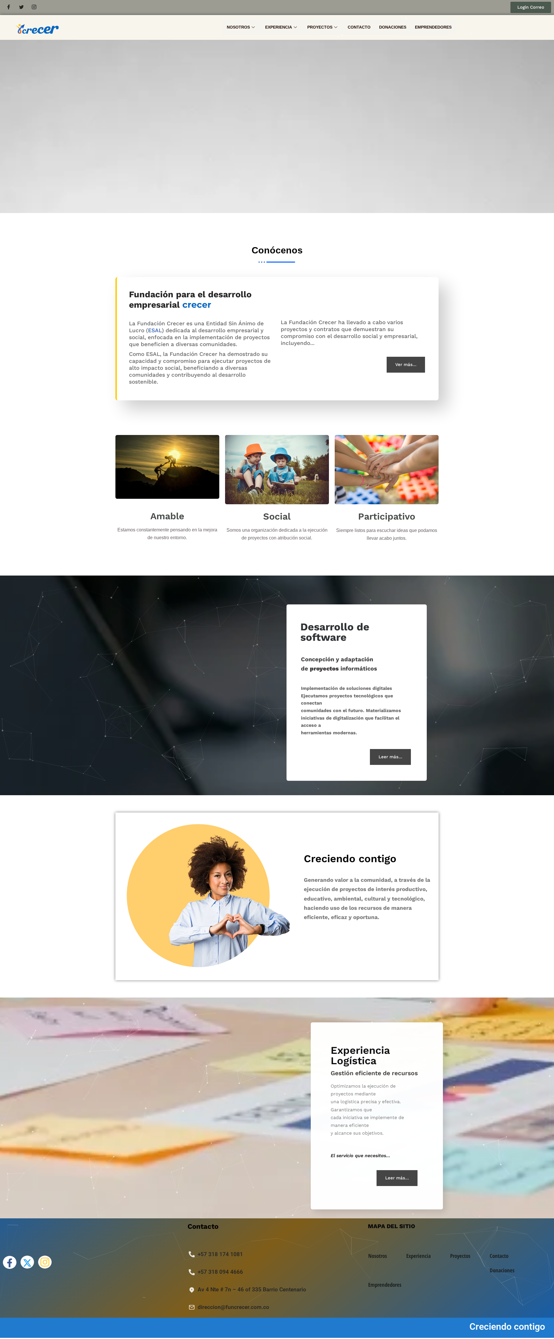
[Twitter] (21, 7)
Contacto (359, 27)
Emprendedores (433, 27)
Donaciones (392, 27)
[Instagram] (34, 7)
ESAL (155, 330)
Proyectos (319, 27)
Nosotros (238, 27)
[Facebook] (8, 7)
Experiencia (278, 27)
